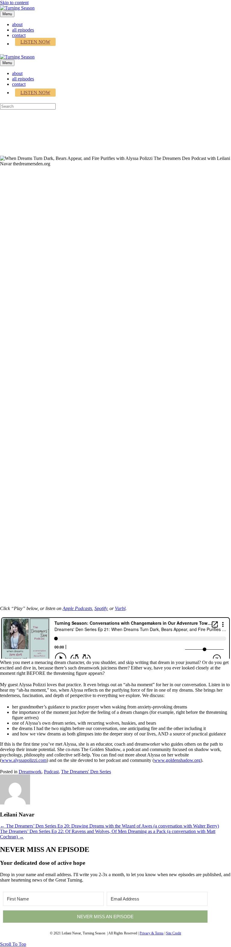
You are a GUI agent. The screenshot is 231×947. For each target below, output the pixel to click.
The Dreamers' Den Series (86, 771)
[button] (13, 944)
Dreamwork (30, 771)
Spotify (100, 608)
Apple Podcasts (77, 608)
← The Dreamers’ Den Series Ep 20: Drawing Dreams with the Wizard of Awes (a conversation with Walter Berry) (109, 825)
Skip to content (14, 2)
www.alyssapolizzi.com (24, 760)
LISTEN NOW (35, 41)
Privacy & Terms (152, 933)
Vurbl (120, 608)
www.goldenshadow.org (177, 760)
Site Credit (173, 933)
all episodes (23, 29)
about (17, 24)
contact (19, 35)
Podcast (51, 771)
